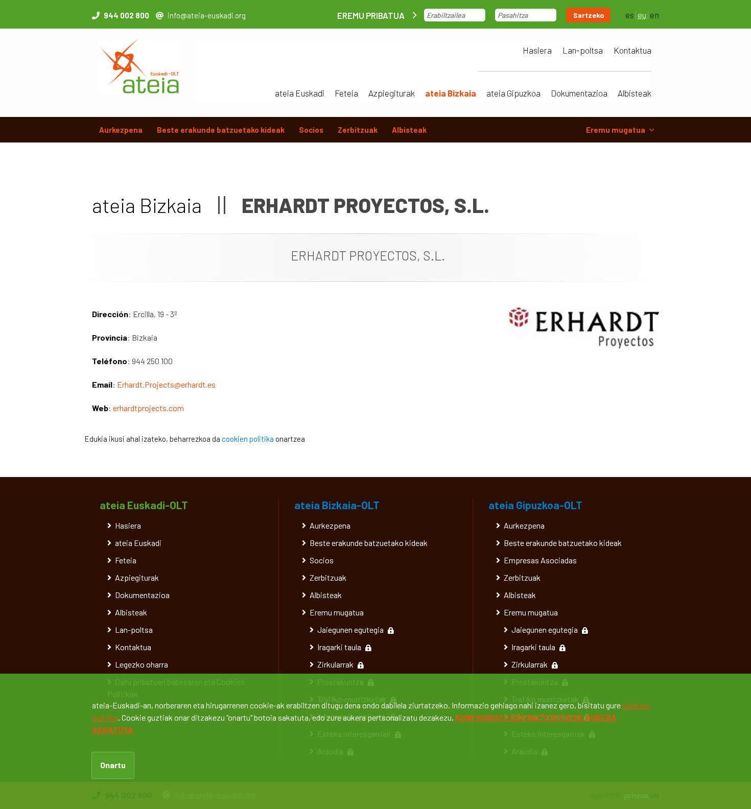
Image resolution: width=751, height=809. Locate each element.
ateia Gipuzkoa (513, 93)
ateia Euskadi (299, 93)
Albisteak (634, 93)
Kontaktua (632, 50)
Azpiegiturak (391, 93)
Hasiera (537, 50)
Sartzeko (588, 15)
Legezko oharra (141, 664)
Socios (311, 129)
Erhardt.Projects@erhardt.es (166, 384)
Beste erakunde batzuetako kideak (221, 129)
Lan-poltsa (582, 50)
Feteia (346, 93)
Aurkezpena (121, 129)
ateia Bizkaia (450, 93)
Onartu (113, 765)
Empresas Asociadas (540, 560)
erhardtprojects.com (148, 408)
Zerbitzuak (358, 129)
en (654, 15)
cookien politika (248, 438)
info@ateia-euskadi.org (207, 15)
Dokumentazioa (579, 93)
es (629, 15)
